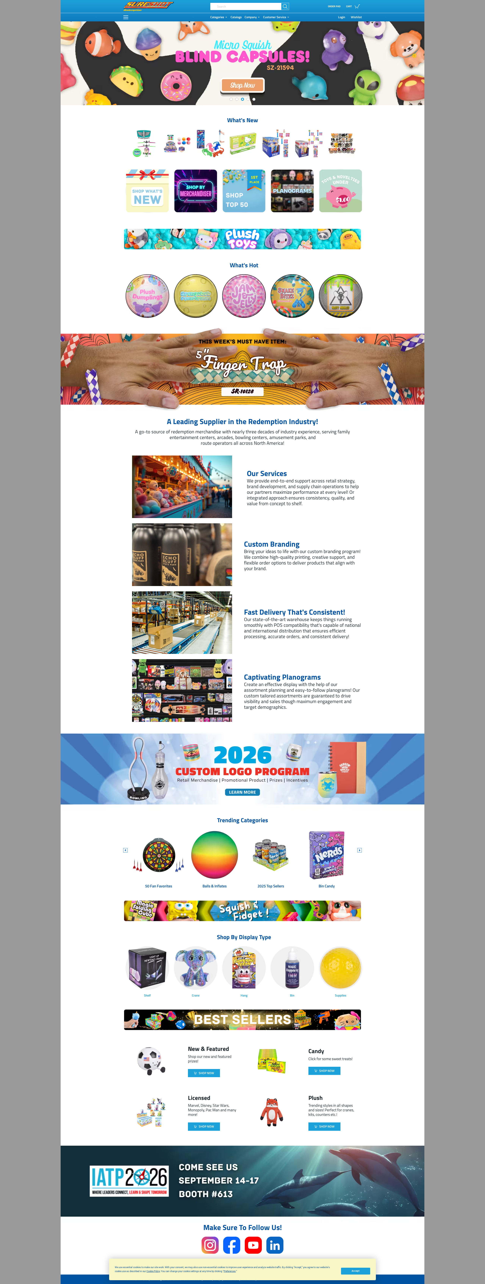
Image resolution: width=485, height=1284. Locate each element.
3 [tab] (242, 99)
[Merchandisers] (195, 192)
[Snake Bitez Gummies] (292, 298)
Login (341, 17)
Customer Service (274, 17)
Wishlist (356, 17)
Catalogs (236, 17)
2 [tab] (237, 99)
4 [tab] (248, 99)
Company (251, 17)
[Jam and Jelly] (244, 298)
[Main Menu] (126, 17)
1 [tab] (231, 99)
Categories (217, 17)
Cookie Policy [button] (153, 1271)
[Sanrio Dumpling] (147, 298)
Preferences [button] (230, 1271)
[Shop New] (147, 192)
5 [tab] (254, 99)
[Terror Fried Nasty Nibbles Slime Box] (340, 298)
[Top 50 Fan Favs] (244, 192)
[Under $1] (340, 192)
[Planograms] (292, 192)
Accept (356, 1271)
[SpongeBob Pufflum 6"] (195, 298)
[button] (354, 6)
